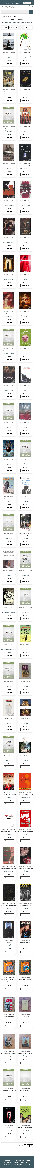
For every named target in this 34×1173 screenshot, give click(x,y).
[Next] (30, 27)
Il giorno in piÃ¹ (25, 535)
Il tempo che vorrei (25, 720)
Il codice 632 (25, 313)
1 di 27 (27, 28)
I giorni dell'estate (25, 683)
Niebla (9, 942)
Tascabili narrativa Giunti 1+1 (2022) (11, 757)
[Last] (28, 1145)
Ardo (8, 1127)
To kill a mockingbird (9, 609)
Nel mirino (9, 202)
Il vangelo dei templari (25, 202)
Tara (25, 276)
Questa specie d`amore (9, 1090)
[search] (31, 12)
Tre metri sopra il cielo (25, 498)
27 (31, 1146)
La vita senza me (25, 1090)
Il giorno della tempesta (9, 683)
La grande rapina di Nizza (8, 350)
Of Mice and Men (25, 609)
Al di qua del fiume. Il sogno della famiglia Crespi (15, 91)
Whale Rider (8, 646)
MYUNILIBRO (27, 2)
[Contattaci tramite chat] (24, 6)
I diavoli (25, 91)
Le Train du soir (25, 1016)
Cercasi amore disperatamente (10, 868)
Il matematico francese (9, 54)
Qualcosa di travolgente (25, 165)
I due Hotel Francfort (25, 905)
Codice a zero (9, 165)
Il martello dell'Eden (8, 461)
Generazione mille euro (25, 350)
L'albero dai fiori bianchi (25, 461)
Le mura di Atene (25, 239)
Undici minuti (8, 535)
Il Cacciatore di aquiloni (25, 424)
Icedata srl (20, 1164)
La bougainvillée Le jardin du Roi (10, 1053)
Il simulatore (8, 424)
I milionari (25, 128)
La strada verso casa (8, 720)
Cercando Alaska (25, 646)
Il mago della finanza (9, 128)
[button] (31, 6)
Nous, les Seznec (9, 1016)
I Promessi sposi (8, 572)
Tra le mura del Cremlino (8, 794)
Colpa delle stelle (25, 942)
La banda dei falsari (9, 276)
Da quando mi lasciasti (8, 498)
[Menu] (2, 6)
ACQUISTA (9, 64)
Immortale (9, 239)
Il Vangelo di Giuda (8, 313)
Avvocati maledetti (25, 387)
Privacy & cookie (26, 1164)
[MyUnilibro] (27, 6)
